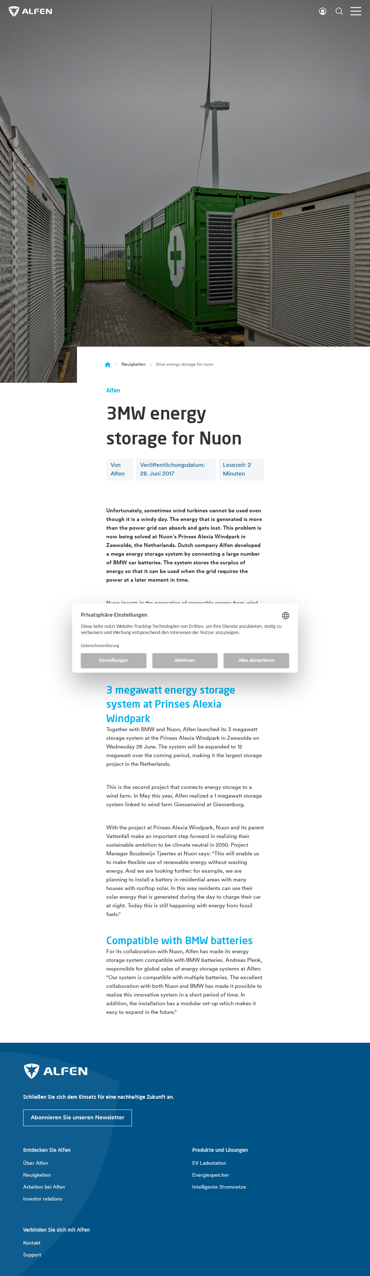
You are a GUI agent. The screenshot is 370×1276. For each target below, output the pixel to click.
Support (32, 1255)
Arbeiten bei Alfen (44, 1187)
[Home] (107, 364)
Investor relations (42, 1199)
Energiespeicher (210, 1175)
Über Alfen (35, 1163)
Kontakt (31, 1243)
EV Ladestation (209, 1163)
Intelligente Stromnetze (219, 1187)
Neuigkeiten (133, 365)
